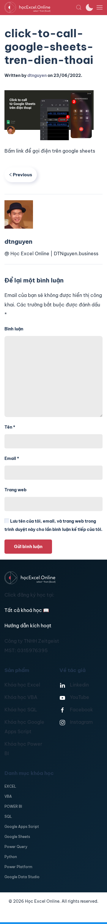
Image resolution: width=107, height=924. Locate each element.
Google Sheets (17, 836)
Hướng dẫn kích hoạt (27, 626)
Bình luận (13, 329)
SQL (8, 816)
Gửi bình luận (28, 546)
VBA (8, 796)
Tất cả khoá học (26, 610)
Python (10, 856)
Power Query (15, 846)
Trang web (15, 489)
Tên (9, 427)
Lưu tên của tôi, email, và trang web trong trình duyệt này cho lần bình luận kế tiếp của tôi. (53, 525)
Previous (22, 174)
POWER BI (13, 806)
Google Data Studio (22, 877)
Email (11, 458)
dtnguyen (37, 75)
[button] (79, 7)
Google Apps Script (21, 826)
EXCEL (10, 786)
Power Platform (18, 867)
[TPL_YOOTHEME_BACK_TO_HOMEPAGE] (40, 7)
